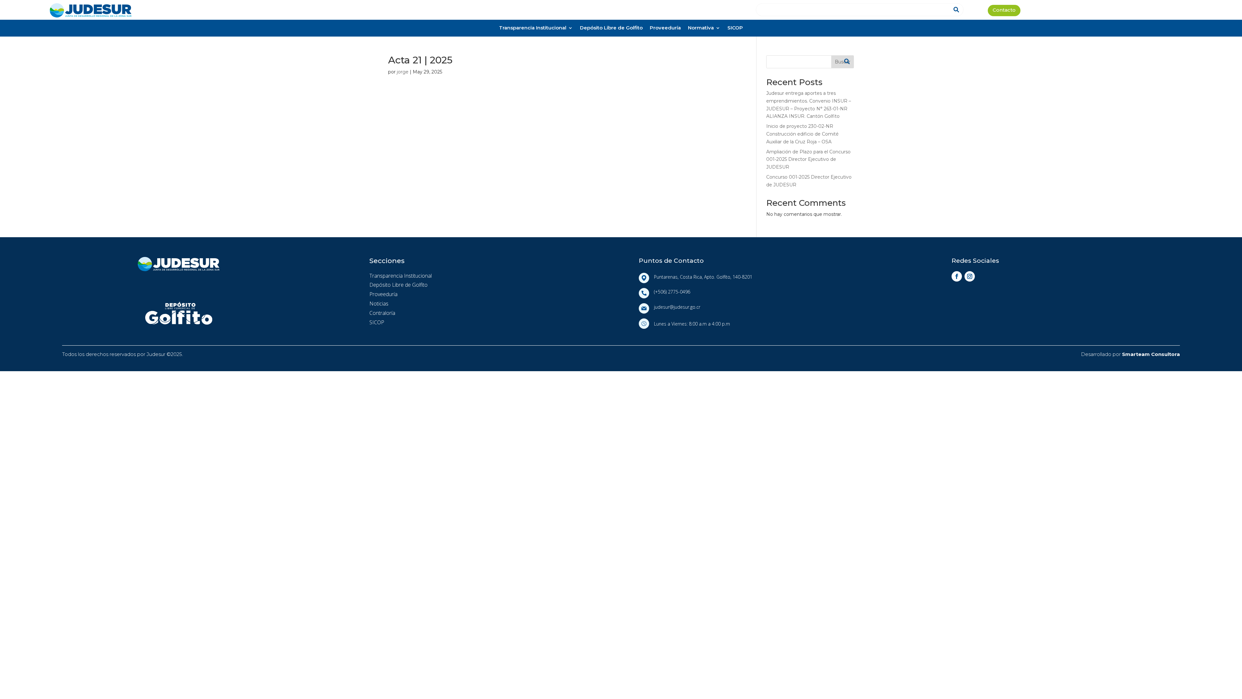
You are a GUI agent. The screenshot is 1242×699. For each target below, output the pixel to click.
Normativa (701, 28)
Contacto (1004, 10)
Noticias (378, 303)
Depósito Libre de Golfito (611, 28)
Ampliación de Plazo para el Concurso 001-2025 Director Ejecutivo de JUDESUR (808, 159)
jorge (403, 72)
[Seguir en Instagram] (969, 276)
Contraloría (382, 312)
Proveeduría (665, 28)
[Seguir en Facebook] (957, 276)
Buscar (842, 62)
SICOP (735, 28)
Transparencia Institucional (532, 28)
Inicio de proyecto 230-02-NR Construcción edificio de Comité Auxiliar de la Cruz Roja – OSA (802, 134)
